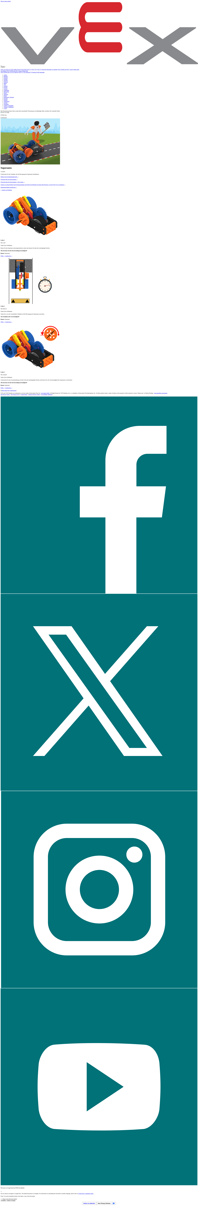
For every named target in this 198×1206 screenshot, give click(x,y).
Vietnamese (6, 101)
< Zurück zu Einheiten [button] (6, 190)
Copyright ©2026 (45, 393)
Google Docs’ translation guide (86, 1193)
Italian (5, 83)
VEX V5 (29, 69)
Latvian (5, 89)
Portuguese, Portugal (9, 97)
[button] (99, 593)
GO (13, 72)
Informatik (49, 69)
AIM (15, 72)
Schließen (3, 1200)
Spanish (6, 80)
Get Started (54, 69)
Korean (5, 87)
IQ (17, 72)
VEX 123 (3, 69)
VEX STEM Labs (62, 69)
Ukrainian (6, 104)
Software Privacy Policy (34, 394)
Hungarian (6, 91)
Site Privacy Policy (5, 394)
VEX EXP (23, 69)
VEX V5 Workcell (41, 69)
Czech (5, 108)
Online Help (76, 69)
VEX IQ (18, 69)
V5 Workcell (33, 72)
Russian (6, 98)
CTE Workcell (26, 72)
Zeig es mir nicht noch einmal (9, 1199)
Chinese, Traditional (9, 107)
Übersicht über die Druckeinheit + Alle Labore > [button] (13, 182)
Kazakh (6, 86)
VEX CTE (34, 69)
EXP (19, 72)
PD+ (68, 69)
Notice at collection (89, 1203)
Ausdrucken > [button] (8, 256)
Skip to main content (6, 1)
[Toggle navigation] (1, 65)
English (5, 79)
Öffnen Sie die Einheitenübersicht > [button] (9, 177)
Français (6, 82)
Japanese (6, 94)
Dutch (5, 93)
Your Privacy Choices (104, 1203)
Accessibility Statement (46, 394)
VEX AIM (13, 69)
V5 (22, 72)
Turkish (5, 103)
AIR (38, 72)
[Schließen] (1, 1191)
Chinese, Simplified (8, 105)
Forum (71, 69)
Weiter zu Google (11, 1200)
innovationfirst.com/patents (160, 393)
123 (11, 72)
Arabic (5, 75)
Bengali (6, 76)
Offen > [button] (3, 256)
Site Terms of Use (15, 394)
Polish (5, 96)
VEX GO (8, 69)
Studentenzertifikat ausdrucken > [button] (9, 187)
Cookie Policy (23, 394)
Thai (5, 84)
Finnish (5, 100)
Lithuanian (6, 90)
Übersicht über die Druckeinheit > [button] (9, 179)
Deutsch (6, 77)
